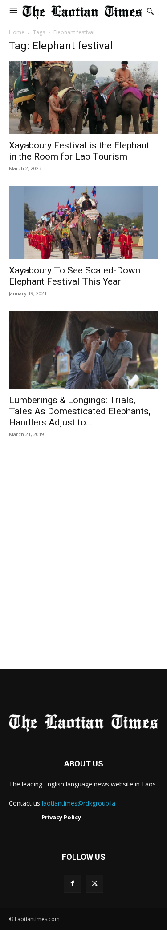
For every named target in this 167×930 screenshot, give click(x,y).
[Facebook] (72, 883)
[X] (94, 883)
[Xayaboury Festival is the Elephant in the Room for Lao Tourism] (83, 97)
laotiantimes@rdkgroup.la (78, 803)
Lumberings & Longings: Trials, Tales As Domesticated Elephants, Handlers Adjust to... (80, 411)
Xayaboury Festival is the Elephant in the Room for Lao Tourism (79, 151)
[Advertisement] (83, 563)
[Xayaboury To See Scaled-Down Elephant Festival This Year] (83, 222)
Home (16, 32)
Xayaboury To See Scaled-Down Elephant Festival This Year (74, 276)
